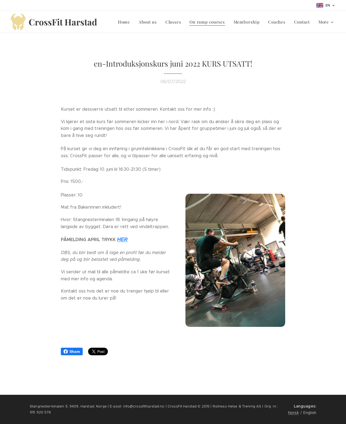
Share (74, 351)
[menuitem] (125, 22)
